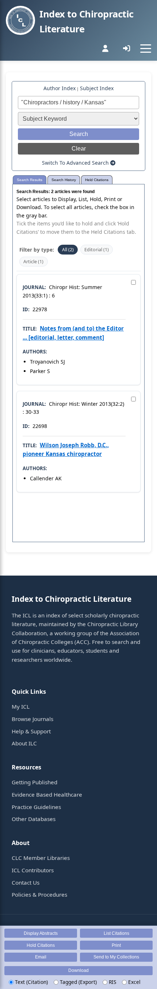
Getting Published (34, 782)
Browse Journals (32, 718)
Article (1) (33, 262)
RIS (111, 981)
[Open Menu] (145, 48)
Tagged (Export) (77, 981)
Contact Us (25, 882)
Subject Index (97, 88)
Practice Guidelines (36, 806)
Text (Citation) (31, 981)
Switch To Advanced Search (76, 162)
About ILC (24, 743)
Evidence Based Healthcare (47, 794)
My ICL (21, 706)
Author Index (59, 88)
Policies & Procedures (39, 894)
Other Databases (33, 818)
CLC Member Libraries (41, 857)
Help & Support (31, 731)
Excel (134, 981)
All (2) (68, 250)
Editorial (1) (96, 250)
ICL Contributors (33, 870)
